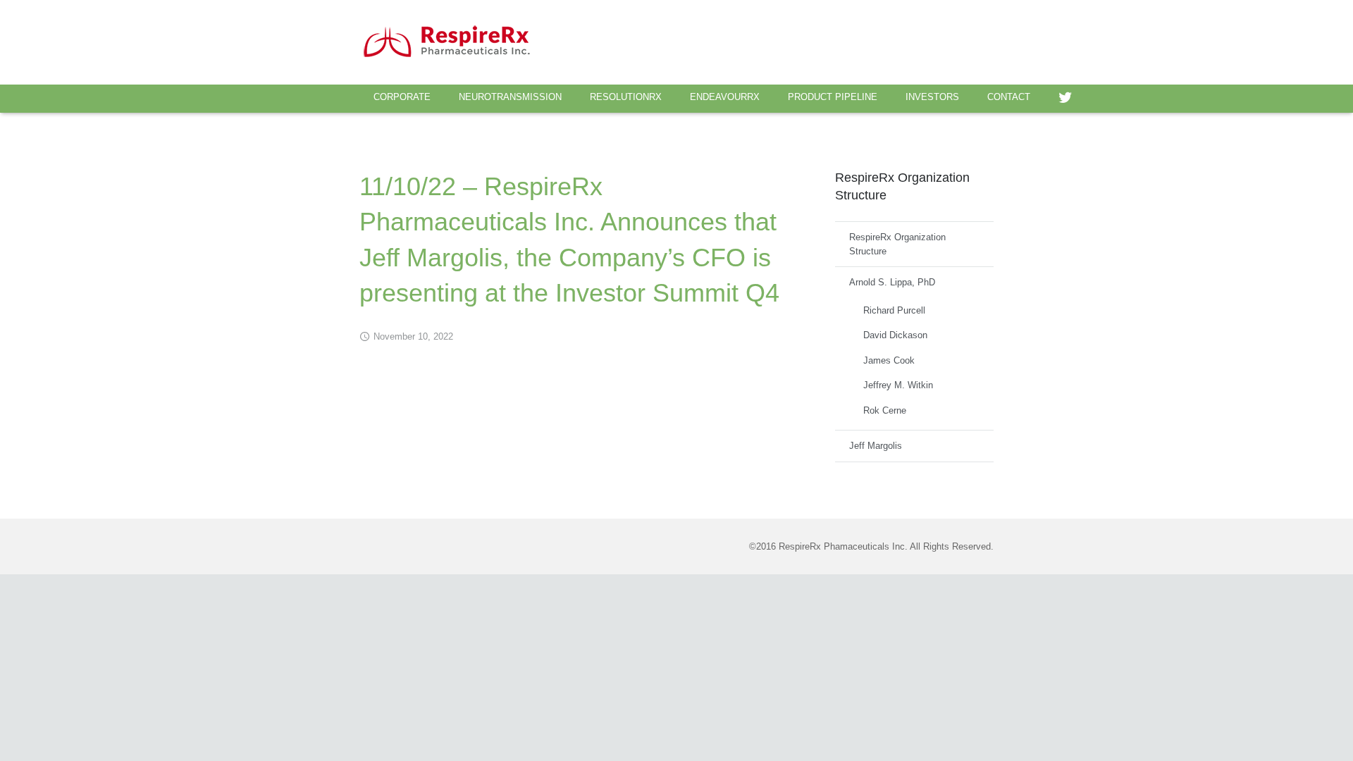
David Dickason (895, 335)
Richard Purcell (894, 310)
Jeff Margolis (875, 445)
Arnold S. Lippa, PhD (892, 282)
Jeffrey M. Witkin (898, 385)
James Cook (889, 360)
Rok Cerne (884, 410)
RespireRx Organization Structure (897, 244)
